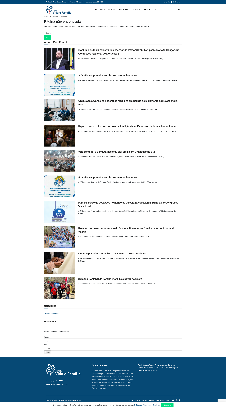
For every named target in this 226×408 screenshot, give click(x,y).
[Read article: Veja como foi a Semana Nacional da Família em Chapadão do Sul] (59, 161)
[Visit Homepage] (59, 9)
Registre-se (176, 2)
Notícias (99, 10)
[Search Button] (179, 10)
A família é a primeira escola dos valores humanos (107, 75)
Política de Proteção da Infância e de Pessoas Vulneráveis (64, 2)
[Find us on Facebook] (179, 400)
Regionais (123, 10)
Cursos (136, 10)
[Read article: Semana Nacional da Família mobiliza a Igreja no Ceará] (59, 288)
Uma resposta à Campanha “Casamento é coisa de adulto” (112, 253)
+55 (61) (55, 380)
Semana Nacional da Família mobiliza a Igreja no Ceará (110, 278)
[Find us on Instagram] (177, 400)
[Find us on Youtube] (173, 400)
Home (46, 17)
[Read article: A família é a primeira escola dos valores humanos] (59, 85)
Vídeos (147, 10)
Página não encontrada (58, 17)
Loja (156, 10)
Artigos (111, 10)
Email (46, 344)
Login (168, 2)
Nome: (46, 337)
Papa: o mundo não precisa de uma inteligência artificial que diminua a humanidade (126, 126)
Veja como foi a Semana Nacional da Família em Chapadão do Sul (116, 151)
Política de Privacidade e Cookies (146, 405)
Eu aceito (167, 405)
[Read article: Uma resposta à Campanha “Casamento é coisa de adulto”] (59, 263)
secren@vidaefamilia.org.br (58, 384)
